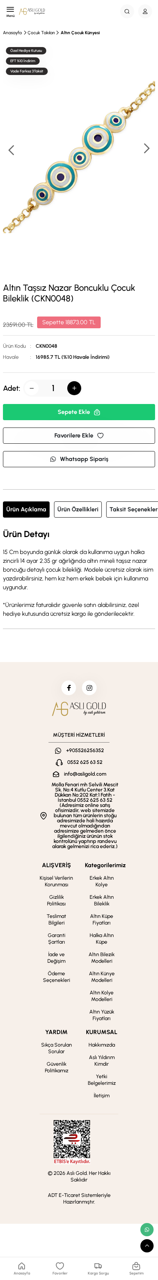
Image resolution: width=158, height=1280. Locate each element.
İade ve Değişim (56, 957)
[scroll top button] (147, 1245)
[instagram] (89, 687)
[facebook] (68, 687)
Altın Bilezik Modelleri (102, 957)
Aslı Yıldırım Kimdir (102, 1060)
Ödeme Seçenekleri (56, 976)
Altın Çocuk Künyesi (80, 32)
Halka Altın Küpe (102, 938)
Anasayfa (12, 32)
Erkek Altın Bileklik (102, 900)
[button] (146, 149)
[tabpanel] (79, 573)
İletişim (101, 1096)
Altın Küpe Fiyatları (101, 919)
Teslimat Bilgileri (56, 919)
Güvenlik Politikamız (56, 1067)
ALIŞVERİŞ (56, 865)
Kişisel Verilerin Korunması (56, 881)
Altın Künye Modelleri (102, 976)
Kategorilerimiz (105, 865)
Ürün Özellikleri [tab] (77, 509)
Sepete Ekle (74, 411)
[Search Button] (127, 11)
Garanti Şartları (56, 938)
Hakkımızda (102, 1045)
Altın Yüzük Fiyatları (101, 1015)
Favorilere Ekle (73, 435)
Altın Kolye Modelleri (102, 996)
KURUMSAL (101, 1032)
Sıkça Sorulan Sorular (56, 1048)
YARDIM (56, 1032)
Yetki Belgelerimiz (102, 1079)
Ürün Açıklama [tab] (26, 509)
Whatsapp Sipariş (84, 458)
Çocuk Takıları (41, 32)
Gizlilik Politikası (56, 900)
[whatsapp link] (147, 1229)
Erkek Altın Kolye (102, 881)
